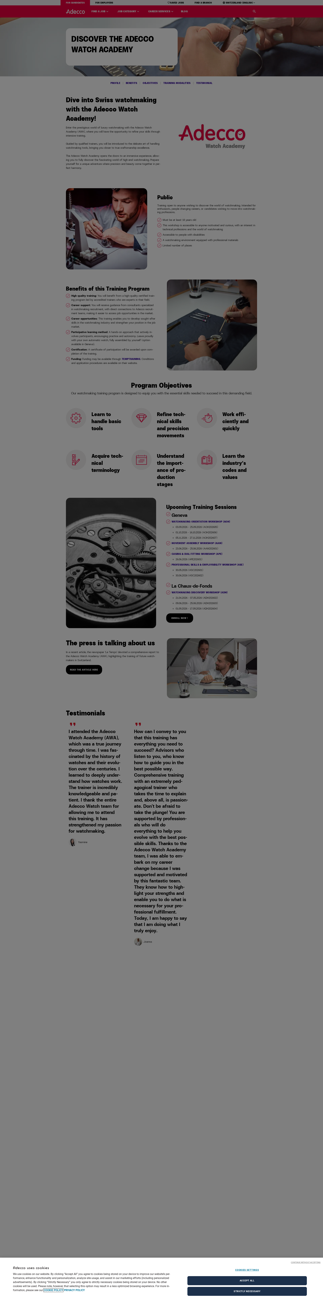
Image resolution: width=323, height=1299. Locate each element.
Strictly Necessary (247, 1291)
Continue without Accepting (305, 1262)
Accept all (247, 1280)
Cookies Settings (247, 1270)
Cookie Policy (53, 1290)
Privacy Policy (74, 1290)
